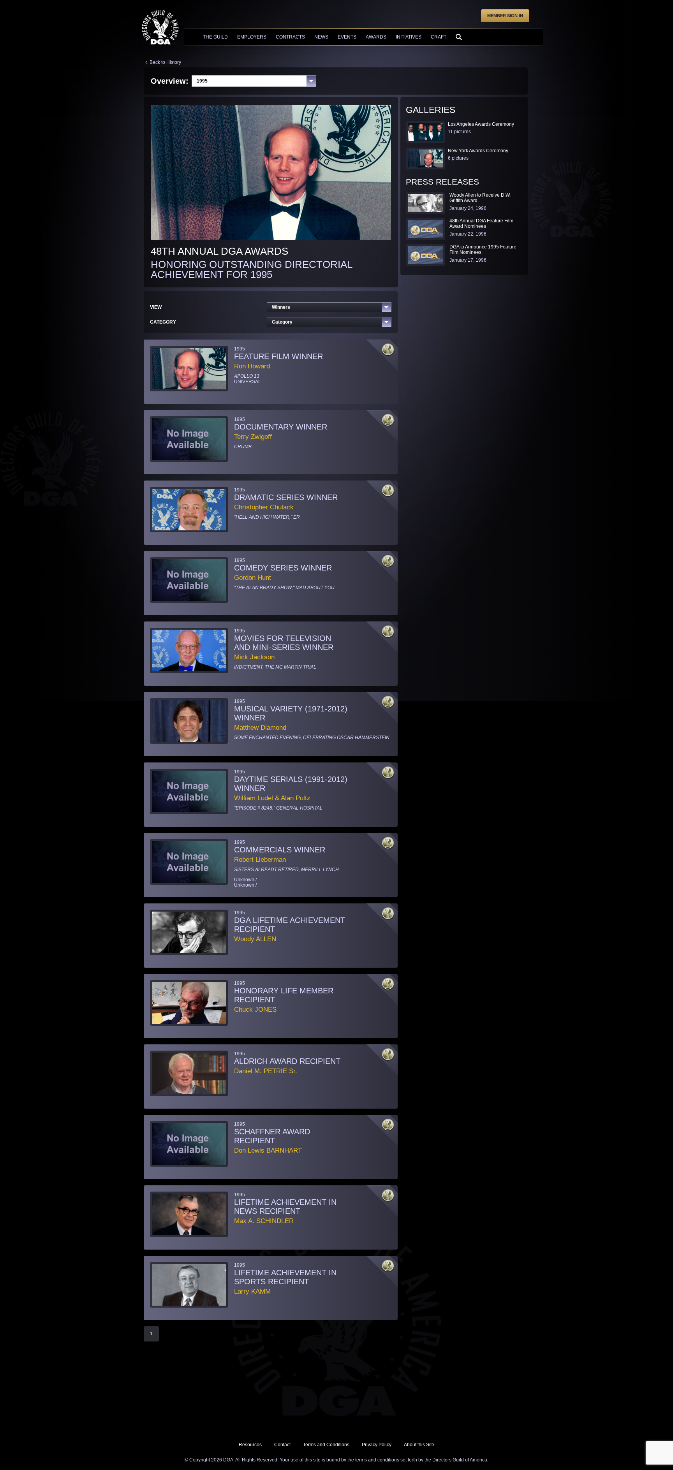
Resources (250, 1444)
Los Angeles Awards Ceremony (481, 124)
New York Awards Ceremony (478, 150)
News (321, 37)
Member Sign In (505, 15)
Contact (282, 1444)
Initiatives (408, 37)
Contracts (290, 37)
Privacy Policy (376, 1444)
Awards (376, 37)
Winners (281, 307)
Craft (438, 37)
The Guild (215, 37)
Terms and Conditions (326, 1444)
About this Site (419, 1444)
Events (347, 37)
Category (282, 322)
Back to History (165, 62)
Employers (251, 37)
